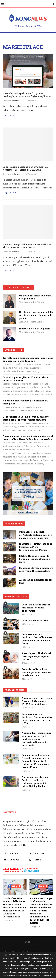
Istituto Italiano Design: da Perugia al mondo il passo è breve (34, 558)
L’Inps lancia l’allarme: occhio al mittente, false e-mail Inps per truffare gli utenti (26, 418)
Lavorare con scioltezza (35, 620)
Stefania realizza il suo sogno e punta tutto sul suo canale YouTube (37, 672)
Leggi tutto (8, 114)
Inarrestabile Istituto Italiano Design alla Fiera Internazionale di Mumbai (35, 546)
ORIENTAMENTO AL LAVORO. (19, 869)
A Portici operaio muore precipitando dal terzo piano (26, 402)
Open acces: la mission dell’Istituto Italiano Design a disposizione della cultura (35, 534)
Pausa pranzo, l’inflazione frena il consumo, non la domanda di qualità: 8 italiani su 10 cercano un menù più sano (36, 761)
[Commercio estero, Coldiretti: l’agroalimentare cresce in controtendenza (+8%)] (11, 638)
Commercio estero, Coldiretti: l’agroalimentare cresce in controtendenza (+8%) (37, 639)
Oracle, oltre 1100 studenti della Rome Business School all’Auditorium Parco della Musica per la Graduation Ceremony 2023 (14, 907)
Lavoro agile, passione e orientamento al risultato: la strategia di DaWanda (26, 168)
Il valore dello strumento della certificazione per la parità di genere (36, 315)
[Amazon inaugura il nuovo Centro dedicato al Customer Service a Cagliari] (28, 222)
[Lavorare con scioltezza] (11, 624)
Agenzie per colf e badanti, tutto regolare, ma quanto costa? (36, 656)
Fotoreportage (14, 524)
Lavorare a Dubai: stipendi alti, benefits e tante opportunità (36, 607)
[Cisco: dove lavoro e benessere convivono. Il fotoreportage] (9, 568)
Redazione (16, 100)
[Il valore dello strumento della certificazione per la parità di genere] (9, 312)
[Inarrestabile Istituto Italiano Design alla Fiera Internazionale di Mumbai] (9, 544)
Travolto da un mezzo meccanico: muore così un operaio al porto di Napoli (28, 359)
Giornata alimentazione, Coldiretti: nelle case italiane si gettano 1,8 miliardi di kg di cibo (35, 782)
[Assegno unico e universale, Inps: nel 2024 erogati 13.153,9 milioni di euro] (11, 702)
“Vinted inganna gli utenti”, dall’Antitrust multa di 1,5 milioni (26, 379)
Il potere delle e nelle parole (34, 328)
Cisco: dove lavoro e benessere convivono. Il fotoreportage (36, 569)
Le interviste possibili (19, 287)
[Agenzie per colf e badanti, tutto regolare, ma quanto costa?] (11, 657)
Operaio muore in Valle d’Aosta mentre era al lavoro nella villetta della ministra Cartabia (28, 438)
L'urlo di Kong (13, 350)
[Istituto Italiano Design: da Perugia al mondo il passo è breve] (9, 556)
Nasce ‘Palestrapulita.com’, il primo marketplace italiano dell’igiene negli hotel (27, 95)
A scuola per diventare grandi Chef (35, 581)
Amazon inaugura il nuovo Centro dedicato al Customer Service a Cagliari (27, 246)
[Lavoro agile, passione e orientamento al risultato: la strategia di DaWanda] (28, 144)
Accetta (47, 975)
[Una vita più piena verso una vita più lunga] (9, 296)
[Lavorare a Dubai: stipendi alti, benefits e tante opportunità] (11, 608)
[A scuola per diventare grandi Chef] (9, 580)
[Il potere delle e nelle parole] (9, 329)
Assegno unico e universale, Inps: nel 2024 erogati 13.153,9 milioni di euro (37, 701)
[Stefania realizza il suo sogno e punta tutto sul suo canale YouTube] (11, 673)
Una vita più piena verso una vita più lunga (35, 297)
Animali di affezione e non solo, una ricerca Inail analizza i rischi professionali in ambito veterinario (37, 739)
